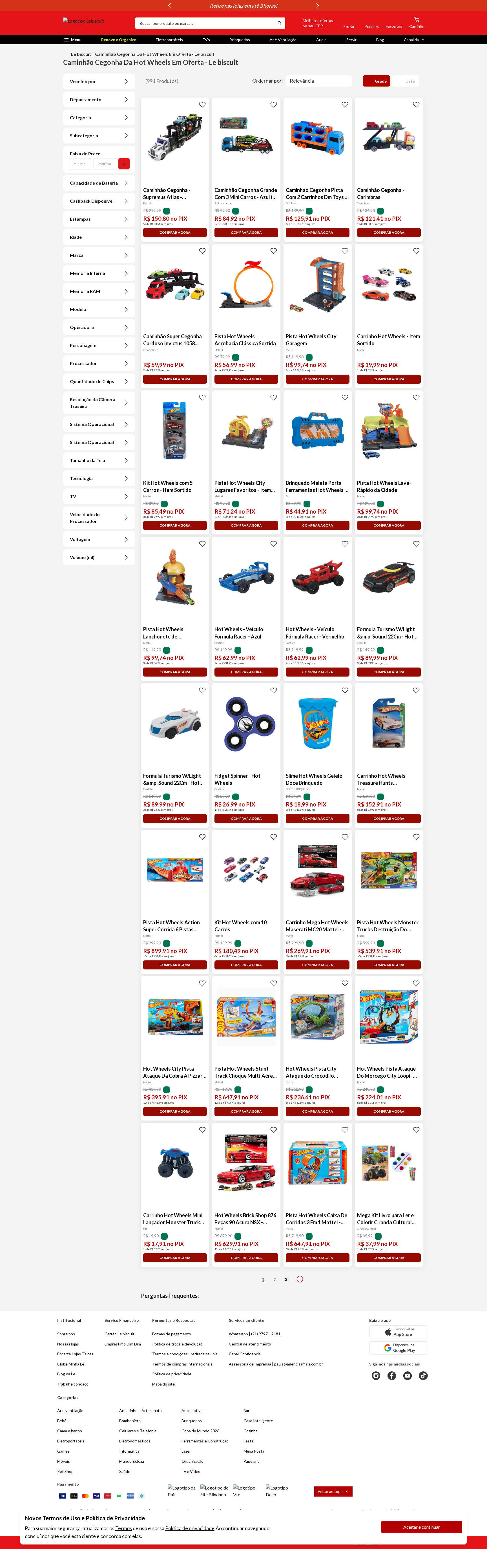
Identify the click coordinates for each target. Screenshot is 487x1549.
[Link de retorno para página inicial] (97, 23)
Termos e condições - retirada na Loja (185, 1353)
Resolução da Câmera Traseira (92, 403)
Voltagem (80, 539)
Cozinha (251, 1430)
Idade (76, 237)
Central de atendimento (250, 1344)
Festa (248, 1440)
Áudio (321, 39)
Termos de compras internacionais (182, 1364)
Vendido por (83, 81)
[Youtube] (407, 1375)
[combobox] (204, 23)
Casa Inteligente (258, 1420)
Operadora (82, 327)
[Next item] (317, 5)
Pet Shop (65, 1471)
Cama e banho (69, 1430)
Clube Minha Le (70, 1364)
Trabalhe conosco (72, 1384)
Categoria (80, 117)
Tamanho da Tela (87, 460)
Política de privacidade (189, 1528)
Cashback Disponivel (92, 201)
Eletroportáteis (169, 39)
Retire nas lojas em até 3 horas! (243, 6)
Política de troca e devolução (177, 1344)
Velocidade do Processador (85, 518)
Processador (83, 363)
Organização (192, 1461)
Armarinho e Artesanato (140, 1410)
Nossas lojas (68, 1344)
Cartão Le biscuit (119, 1333)
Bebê (62, 1420)
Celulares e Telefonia (137, 1430)
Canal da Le (414, 39)
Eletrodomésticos (134, 1440)
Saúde (124, 1471)
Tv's (206, 39)
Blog (380, 39)
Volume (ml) (82, 557)
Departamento (85, 99)
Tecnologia (81, 478)
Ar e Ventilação (283, 39)
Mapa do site (163, 1384)
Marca (76, 255)
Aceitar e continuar (421, 1527)
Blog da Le (66, 1373)
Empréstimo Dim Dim (123, 1344)
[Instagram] (376, 1375)
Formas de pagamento (171, 1333)
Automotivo (192, 1410)
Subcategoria (84, 135)
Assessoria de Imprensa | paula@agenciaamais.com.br (276, 1364)
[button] (311, 23)
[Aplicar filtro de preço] (124, 163)
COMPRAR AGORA (175, 232)
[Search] (279, 23)
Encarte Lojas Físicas (75, 1353)
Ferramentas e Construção (205, 1440)
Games (63, 1451)
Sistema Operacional (92, 424)
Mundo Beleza (131, 1461)
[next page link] (300, 1279)
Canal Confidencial (245, 1353)
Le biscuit (81, 54)
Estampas (80, 219)
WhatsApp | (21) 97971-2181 (254, 1333)
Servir (351, 39)
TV (73, 496)
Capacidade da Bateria (94, 182)
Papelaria (252, 1461)
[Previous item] (169, 5)
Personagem (83, 345)
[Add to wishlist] (202, 104)
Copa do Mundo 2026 (200, 1430)
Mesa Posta (254, 1451)
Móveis (63, 1461)
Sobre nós (66, 1333)
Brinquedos (240, 39)
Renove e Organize (118, 39)
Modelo (78, 309)
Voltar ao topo (330, 1491)
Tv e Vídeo (190, 1471)
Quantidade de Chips (92, 381)
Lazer (186, 1451)
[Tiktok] (423, 1375)
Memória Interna (87, 273)
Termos (123, 1528)
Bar (246, 1410)
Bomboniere (130, 1420)
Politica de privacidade (171, 1373)
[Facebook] (392, 1375)
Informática (129, 1451)
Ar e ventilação (70, 1410)
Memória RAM (85, 291)
